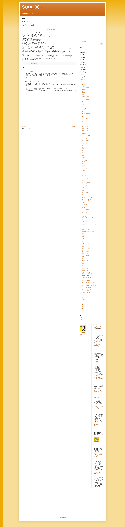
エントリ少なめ (85, 239)
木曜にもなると (85, 116)
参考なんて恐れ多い (86, 275)
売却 (83, 262)
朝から (83, 234)
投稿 (82, 317)
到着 (83, 104)
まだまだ (84, 258)
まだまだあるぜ (85, 192)
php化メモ (84, 294)
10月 (83, 76)
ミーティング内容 (85, 200)
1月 (83, 309)
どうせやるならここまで (87, 194)
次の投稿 (24, 126)
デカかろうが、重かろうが (87, 120)
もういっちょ (84, 297)
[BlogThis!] (32, 63)
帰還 (83, 238)
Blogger (64, 517)
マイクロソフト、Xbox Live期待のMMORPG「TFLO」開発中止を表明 (40, 29)
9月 (83, 77)
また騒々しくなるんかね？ (87, 197)
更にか (83, 155)
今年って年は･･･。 (85, 228)
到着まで (84, 148)
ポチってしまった (97, 390)
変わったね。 (84, 101)
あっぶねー (84, 207)
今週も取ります (85, 253)
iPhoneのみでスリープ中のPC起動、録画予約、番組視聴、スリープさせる (98, 455)
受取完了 (84, 89)
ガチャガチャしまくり (86, 182)
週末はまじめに (85, 204)
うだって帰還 (84, 183)
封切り (83, 195)
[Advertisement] (48, 121)
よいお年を (96, 361)
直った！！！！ (85, 137)
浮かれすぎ (84, 219)
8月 (83, 79)
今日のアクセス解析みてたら (87, 96)
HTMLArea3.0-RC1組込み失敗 (88, 217)
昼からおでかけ (85, 185)
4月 (83, 304)
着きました (84, 152)
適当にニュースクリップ (87, 273)
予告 (83, 94)
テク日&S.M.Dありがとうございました (98, 407)
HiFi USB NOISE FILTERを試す (97, 473)
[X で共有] (33, 63)
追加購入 (84, 170)
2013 (82, 55)
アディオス (84, 226)
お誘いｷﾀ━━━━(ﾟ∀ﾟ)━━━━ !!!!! (89, 224)
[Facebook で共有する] (34, 63)
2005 (82, 69)
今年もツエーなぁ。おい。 (87, 199)
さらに (83, 278)
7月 (83, 81)
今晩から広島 (84, 172)
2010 (82, 61)
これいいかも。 (85, 130)
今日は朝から (84, 154)
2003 (82, 312)
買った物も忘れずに (86, 280)
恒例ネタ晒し (84, 236)
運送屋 (83, 246)
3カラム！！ (84, 138)
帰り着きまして (85, 103)
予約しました (84, 190)
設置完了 (84, 157)
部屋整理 (84, 125)
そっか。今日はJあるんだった (88, 187)
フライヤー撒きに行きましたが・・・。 (90, 99)
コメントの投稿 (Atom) (28, 128)
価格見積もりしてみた (86, 126)
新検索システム (85, 260)
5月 (83, 303)
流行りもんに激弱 (85, 251)
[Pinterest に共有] (36, 63)
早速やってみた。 (85, 270)
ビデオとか (84, 123)
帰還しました (84, 163)
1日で (83, 214)
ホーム (48, 126)
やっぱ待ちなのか (85, 118)
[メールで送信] (30, 63)
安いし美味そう (85, 166)
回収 (83, 142)
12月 (83, 72)
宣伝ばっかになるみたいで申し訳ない (89, 282)
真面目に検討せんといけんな (87, 140)
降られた (84, 150)
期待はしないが (85, 233)
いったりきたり (85, 221)
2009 (82, 62)
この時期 (84, 263)
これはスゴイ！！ (85, 243)
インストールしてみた (86, 113)
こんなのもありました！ (87, 209)
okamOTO (83, 332)
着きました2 (84, 147)
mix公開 (83, 109)
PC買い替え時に (85, 216)
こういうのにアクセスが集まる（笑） (89, 284)
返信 (26, 77)
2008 (82, 64)
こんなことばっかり (86, 211)
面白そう (84, 265)
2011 (82, 59)
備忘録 (83, 86)
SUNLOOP (32, 7)
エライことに (84, 143)
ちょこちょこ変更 (85, 97)
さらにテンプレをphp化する (87, 248)
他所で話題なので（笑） (87, 287)
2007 (82, 66)
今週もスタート (85, 250)
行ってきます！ (85, 106)
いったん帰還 (84, 168)
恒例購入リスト (85, 189)
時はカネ (84, 202)
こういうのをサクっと (86, 290)
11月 (83, 74)
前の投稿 (73, 126)
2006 (82, 67)
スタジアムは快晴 (85, 255)
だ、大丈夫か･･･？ (85, 267)
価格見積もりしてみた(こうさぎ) (88, 114)
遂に (83, 111)
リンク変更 (84, 173)
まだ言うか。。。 (85, 161)
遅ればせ (84, 133)
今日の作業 (84, 91)
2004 (82, 71)
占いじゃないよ (85, 212)
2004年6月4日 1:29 (32, 71)
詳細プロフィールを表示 (84, 334)
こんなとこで (84, 205)
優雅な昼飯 (84, 256)
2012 (82, 57)
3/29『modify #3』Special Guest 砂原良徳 (98, 378)
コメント (83, 320)
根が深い (84, 175)
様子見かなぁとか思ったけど (87, 268)
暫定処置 (84, 131)
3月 (83, 306)
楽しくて (84, 145)
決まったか (84, 84)
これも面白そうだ (85, 229)
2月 (83, 308)
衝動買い (84, 92)
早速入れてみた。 (85, 128)
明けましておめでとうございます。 (98, 345)
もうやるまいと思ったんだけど (88, 87)
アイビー (84, 177)
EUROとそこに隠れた (86, 135)
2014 (82, 54)
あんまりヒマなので (86, 272)
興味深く (84, 165)
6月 (83, 82)
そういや (84, 121)
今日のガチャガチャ (86, 245)
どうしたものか (85, 178)
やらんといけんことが (86, 222)
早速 (83, 241)
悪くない (84, 180)
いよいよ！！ (101, 438)
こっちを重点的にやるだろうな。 (88, 277)
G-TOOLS (84, 301)
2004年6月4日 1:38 (35, 81)
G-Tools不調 (84, 108)
